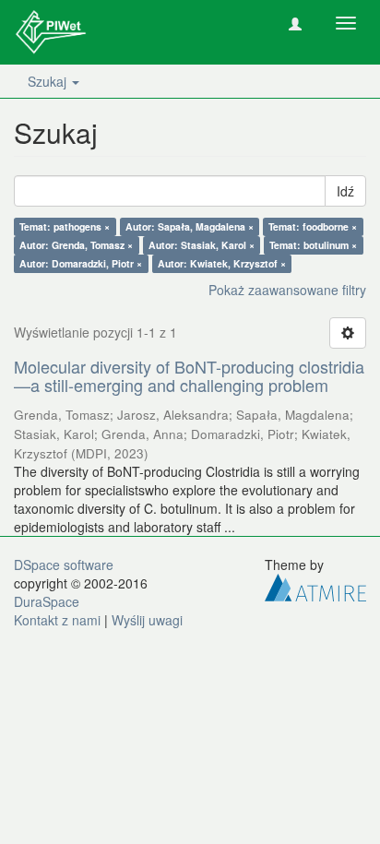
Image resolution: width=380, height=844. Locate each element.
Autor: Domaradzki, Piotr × (80, 263)
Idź (345, 191)
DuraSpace (46, 601)
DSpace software (63, 564)
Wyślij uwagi (147, 620)
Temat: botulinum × (313, 245)
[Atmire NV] (315, 585)
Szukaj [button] (49, 81)
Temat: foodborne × (312, 226)
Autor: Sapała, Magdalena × (189, 226)
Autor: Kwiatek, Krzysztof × (222, 263)
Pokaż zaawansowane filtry (287, 289)
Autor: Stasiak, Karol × (201, 245)
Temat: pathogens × (64, 226)
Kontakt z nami (57, 620)
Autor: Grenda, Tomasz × (76, 245)
